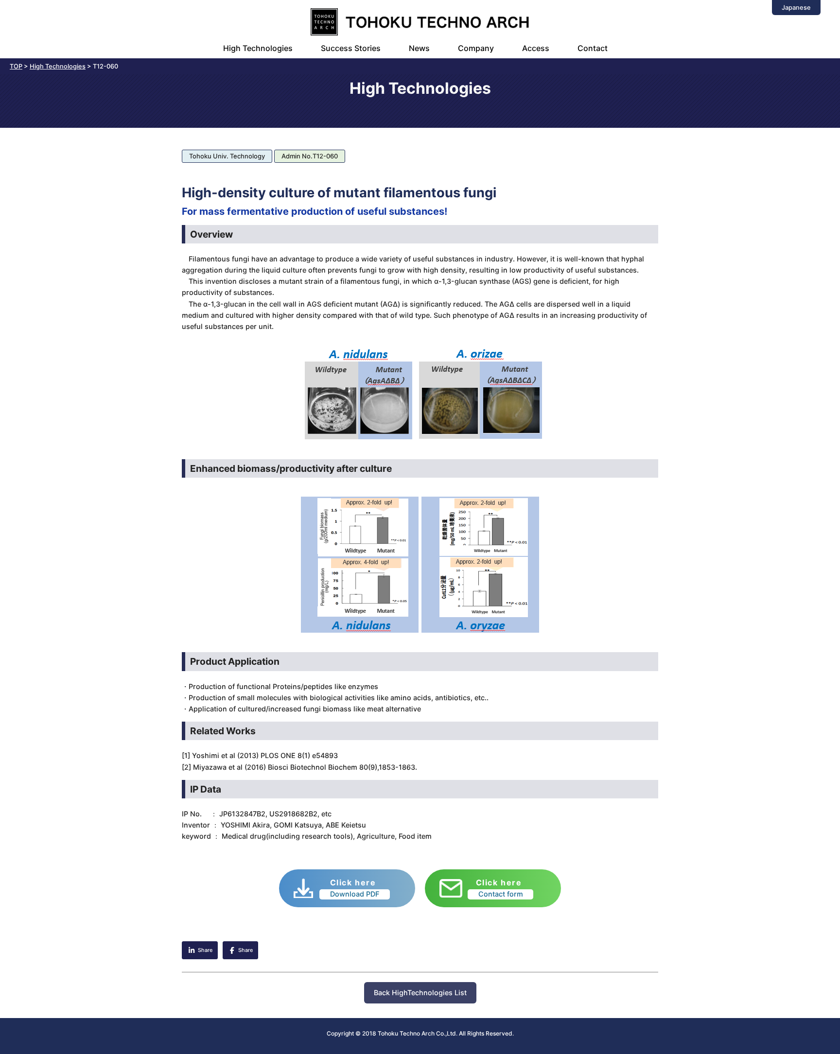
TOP (16, 66)
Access (535, 48)
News (419, 48)
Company (476, 48)
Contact (593, 48)
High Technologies (258, 48)
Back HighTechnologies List (420, 992)
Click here (355, 888)
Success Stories (351, 48)
